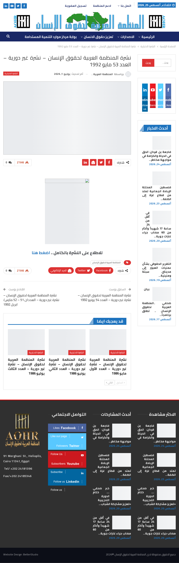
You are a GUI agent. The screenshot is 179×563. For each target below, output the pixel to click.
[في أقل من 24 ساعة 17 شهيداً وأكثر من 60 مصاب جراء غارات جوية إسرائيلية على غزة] (161, 218)
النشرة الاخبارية (11, 73)
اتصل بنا (126, 5)
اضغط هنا (41, 253)
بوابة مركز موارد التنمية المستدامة (51, 37)
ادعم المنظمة (102, 5)
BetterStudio (30, 554)
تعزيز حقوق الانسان (98, 37)
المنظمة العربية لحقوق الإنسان (106, 262)
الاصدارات (127, 37)
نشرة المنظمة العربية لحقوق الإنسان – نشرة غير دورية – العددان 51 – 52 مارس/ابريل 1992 (31, 300)
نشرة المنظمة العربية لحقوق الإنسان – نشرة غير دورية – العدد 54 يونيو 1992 (104, 297)
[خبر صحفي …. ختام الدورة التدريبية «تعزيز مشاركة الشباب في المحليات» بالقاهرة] (166, 493)
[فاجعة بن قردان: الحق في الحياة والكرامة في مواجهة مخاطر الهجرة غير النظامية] (161, 143)
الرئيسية (148, 37)
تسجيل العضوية (75, 5)
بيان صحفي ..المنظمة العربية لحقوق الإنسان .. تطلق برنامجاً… (156, 301)
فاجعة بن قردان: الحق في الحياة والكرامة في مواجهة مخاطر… (156, 155)
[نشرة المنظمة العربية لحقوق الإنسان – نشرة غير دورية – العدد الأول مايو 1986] (108, 342)
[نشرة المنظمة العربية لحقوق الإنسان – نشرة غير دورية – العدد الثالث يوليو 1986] (26, 342)
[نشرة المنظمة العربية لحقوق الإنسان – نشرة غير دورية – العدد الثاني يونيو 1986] (67, 342)
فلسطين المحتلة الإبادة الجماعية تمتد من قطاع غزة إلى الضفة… (156, 193)
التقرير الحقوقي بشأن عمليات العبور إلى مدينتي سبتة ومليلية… (156, 269)
